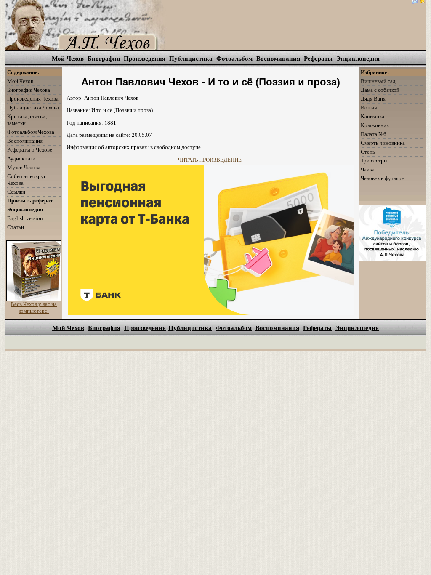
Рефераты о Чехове (29, 149)
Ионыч (369, 107)
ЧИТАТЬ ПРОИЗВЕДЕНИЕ (210, 160)
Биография (104, 58)
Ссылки (16, 192)
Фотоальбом (234, 58)
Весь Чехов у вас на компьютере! (34, 307)
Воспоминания (278, 58)
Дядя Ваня (373, 99)
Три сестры (374, 160)
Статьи (15, 227)
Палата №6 (373, 134)
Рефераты (318, 58)
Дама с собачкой (380, 90)
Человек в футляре (382, 178)
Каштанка (372, 116)
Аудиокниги (21, 158)
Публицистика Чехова (33, 107)
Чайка (368, 169)
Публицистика (191, 58)
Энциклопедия (358, 58)
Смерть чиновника (383, 143)
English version (25, 218)
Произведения (144, 58)
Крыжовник (375, 125)
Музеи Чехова (23, 167)
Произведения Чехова (33, 99)
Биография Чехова (28, 90)
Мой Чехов (68, 58)
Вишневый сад (378, 81)
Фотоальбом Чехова (30, 132)
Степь (368, 152)
